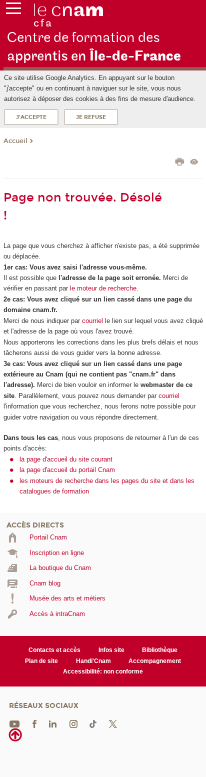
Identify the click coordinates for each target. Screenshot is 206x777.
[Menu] (13, 10)
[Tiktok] (93, 723)
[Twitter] (113, 723)
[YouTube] (14, 723)
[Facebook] (34, 723)
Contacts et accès (54, 650)
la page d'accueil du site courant (66, 459)
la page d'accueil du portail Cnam (67, 470)
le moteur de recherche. (103, 288)
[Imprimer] (180, 163)
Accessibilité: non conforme (103, 671)
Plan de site (41, 661)
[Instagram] (73, 723)
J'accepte (31, 117)
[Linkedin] (52, 723)
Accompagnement (154, 661)
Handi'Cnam (93, 661)
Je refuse (91, 117)
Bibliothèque (160, 650)
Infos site (111, 650)
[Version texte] (194, 163)
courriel (92, 320)
